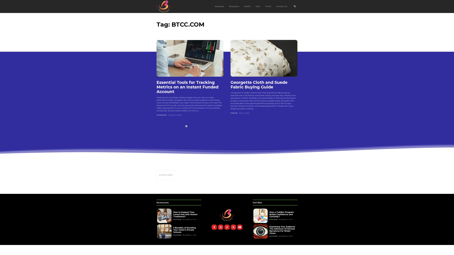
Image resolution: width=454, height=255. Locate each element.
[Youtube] (239, 227)
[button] (294, 6)
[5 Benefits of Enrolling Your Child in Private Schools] (164, 231)
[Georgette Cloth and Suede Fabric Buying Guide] (264, 58)
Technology (162, 115)
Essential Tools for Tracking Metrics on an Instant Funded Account (187, 87)
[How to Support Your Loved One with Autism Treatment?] (164, 216)
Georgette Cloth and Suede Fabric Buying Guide (259, 84)
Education (177, 219)
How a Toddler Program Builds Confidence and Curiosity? (281, 214)
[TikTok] (227, 227)
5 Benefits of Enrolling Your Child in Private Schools (184, 230)
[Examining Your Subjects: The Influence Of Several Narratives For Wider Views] (260, 231)
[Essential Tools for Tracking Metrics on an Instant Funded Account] (190, 58)
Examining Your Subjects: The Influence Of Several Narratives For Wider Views (282, 230)
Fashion (234, 113)
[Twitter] (233, 227)
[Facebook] (214, 227)
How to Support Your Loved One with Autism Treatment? (185, 214)
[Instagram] (220, 227)
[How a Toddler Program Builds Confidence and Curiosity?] (260, 216)
